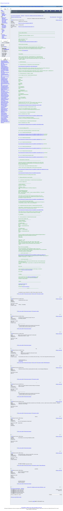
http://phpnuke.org (25, 50)
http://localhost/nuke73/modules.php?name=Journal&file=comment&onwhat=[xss (31, 152)
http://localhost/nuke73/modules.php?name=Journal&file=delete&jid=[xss (29, 148)
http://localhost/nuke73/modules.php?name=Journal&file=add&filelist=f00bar (30, 115)
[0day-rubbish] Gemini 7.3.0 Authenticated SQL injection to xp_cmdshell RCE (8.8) (5, 70)
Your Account (28, 6)
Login (2, 6)
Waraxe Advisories (37, 6)
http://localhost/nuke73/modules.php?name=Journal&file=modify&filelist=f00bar (31, 124)
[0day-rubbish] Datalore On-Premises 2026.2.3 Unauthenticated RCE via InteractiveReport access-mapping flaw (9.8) (5, 87)
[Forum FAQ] (52, 10)
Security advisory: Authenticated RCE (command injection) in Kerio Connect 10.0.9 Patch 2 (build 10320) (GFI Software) (5, 120)
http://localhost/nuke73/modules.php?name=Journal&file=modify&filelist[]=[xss (30, 143)
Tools (42, 6)
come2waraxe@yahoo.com (22, 283)
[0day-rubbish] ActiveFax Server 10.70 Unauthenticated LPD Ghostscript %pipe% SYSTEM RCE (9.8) (5, 78)
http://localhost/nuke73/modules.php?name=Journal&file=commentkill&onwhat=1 (31, 199)
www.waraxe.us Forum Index (15, 15)
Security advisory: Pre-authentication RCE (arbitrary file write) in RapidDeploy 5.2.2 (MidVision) (4, 110)
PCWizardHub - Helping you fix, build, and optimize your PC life (31, 507)
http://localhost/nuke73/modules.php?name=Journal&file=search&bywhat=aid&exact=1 (32, 254)
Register (5, 6)
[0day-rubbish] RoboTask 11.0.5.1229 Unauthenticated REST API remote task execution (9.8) (5, 74)
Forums (32, 6)
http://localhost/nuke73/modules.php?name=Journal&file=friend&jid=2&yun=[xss (31, 134)
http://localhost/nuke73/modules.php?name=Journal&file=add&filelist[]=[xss (30, 139)
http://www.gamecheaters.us (32, 276)
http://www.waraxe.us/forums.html (27, 269)
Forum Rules (21, 361)
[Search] (60, 10)
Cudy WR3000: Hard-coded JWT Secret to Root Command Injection (5, 92)
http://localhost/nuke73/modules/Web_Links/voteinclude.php (27, 66)
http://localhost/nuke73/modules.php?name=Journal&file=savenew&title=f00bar (30, 209)
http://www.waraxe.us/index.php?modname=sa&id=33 (28, 41)
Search (24, 6)
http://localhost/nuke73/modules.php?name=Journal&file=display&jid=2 (29, 172)
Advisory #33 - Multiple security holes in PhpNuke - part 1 (34, 15)
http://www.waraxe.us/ (25, 286)
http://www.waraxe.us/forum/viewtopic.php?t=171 (26, 26)
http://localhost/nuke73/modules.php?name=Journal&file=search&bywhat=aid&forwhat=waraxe (33, 169)
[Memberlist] (57, 10)
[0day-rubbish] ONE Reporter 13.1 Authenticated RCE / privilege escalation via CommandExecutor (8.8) (5, 66)
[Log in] (45, 10)
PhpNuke (22, 15)
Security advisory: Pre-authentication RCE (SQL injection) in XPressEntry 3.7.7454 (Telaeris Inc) (5, 95)
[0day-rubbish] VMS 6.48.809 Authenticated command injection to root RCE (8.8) (5, 62)
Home (21, 6)
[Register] (48, 10)
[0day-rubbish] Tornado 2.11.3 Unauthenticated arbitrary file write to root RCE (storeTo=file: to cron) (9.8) (5, 83)
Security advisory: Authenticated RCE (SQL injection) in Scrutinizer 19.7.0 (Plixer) (5, 99)
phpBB (34, 501)
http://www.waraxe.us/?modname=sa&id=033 (25, 23)
